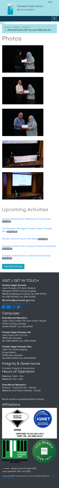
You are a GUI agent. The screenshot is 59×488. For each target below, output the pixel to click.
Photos (26, 27)
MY (54, 2)
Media (16, 27)
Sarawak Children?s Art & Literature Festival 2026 (26, 256)
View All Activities (13, 266)
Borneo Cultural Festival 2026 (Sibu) (19, 239)
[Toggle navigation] (54, 18)
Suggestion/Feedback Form (16, 304)
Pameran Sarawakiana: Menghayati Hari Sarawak (26, 219)
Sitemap (11, 478)
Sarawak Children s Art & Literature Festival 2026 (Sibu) (29, 246)
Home (7, 27)
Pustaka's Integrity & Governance (18, 368)
